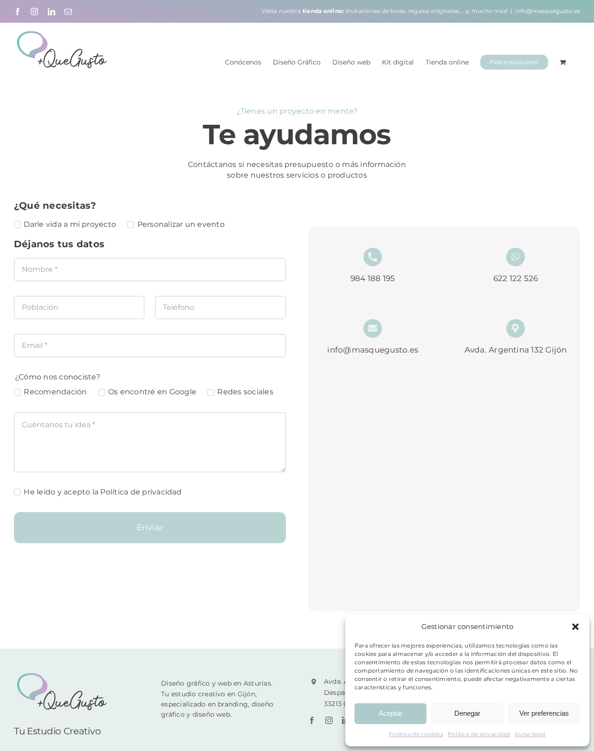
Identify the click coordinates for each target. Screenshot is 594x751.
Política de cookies (416, 734)
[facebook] (312, 720)
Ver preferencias (544, 713)
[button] (575, 626)
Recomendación (55, 391)
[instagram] (329, 720)
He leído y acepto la (102, 492)
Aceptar (390, 713)
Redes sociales (245, 391)
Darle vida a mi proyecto (70, 224)
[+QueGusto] (63, 675)
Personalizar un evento (181, 224)
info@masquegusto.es (547, 10)
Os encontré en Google (152, 391)
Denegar (467, 713)
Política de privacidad (479, 734)
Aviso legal (530, 734)
